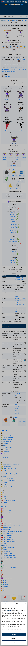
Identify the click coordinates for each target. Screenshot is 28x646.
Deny (14, 642)
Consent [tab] (4, 603)
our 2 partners (8, 610)
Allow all (14, 634)
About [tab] (24, 603)
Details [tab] (10, 603)
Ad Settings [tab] (17, 603)
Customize (13, 638)
